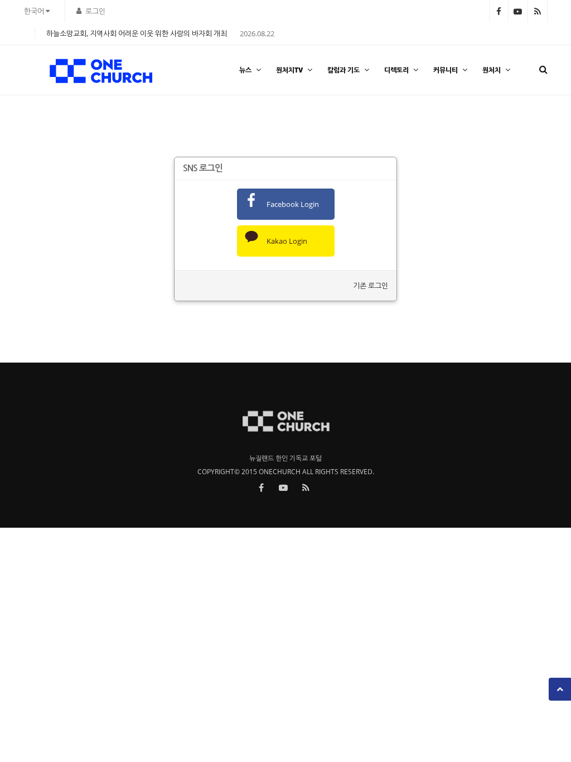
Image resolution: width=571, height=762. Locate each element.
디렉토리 (396, 70)
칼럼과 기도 (343, 70)
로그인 (95, 11)
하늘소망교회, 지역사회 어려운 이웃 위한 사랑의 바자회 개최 (136, 33)
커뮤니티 (445, 70)
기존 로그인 (370, 286)
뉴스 (245, 70)
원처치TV (289, 70)
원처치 (491, 70)
